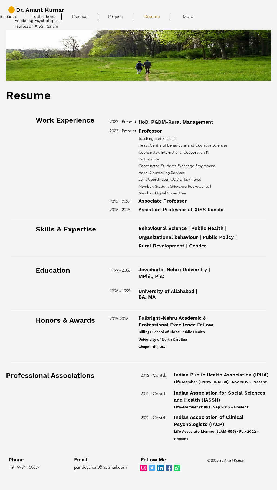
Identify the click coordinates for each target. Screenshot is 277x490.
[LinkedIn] (160, 468)
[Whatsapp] (177, 468)
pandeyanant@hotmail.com (100, 467)
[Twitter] (152, 468)
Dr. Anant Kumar (40, 9)
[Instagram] (143, 468)
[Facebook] (169, 468)
